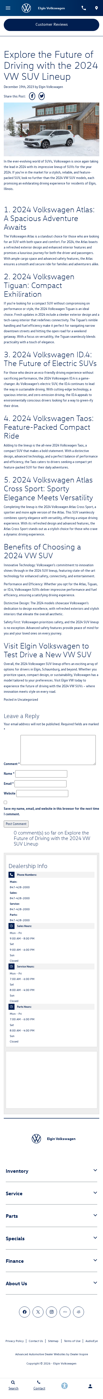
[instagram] (51, 1312)
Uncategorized (28, 700)
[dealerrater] (78, 1312)
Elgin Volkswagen (51, 87)
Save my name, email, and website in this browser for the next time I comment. (51, 811)
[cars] (65, 1312)
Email (9, 784)
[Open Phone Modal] (83, 8)
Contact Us (36, 1341)
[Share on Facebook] (32, 96)
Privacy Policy (15, 1341)
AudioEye (92, 1341)
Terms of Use (72, 1341)
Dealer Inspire (79, 1354)
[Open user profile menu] (90, 1386)
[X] (38, 1312)
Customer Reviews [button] (52, 24)
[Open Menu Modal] (8, 8)
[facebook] (24, 1312)
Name (9, 774)
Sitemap (53, 1341)
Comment (12, 764)
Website (10, 793)
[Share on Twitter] (41, 96)
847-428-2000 (20, 887)
